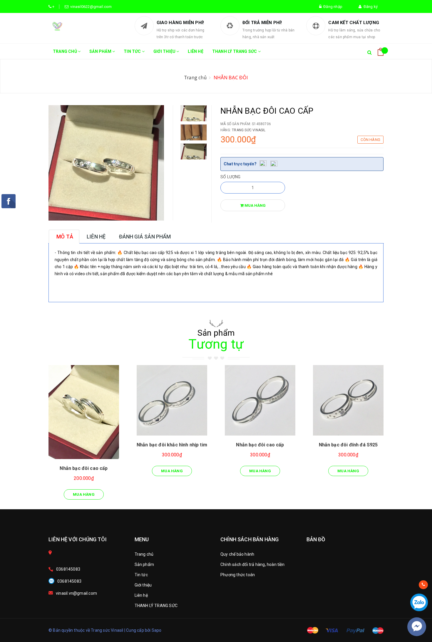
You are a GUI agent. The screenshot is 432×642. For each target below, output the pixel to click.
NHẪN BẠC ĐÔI (231, 77)
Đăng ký (369, 6)
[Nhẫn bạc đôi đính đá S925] (348, 400)
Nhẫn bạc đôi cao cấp (84, 468)
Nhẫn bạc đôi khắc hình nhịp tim (172, 445)
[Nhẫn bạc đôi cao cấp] (83, 412)
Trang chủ (65, 51)
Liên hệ (195, 51)
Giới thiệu (164, 51)
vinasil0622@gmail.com (90, 6)
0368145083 (68, 569)
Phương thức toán (237, 574)
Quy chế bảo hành (237, 554)
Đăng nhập (332, 6)
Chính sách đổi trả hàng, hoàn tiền (252, 564)
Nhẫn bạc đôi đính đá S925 (348, 445)
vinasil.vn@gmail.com (76, 593)
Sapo (157, 630)
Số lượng (230, 176)
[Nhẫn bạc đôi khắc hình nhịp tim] (172, 400)
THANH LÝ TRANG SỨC (235, 51)
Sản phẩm (100, 51)
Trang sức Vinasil (248, 130)
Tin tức (133, 51)
